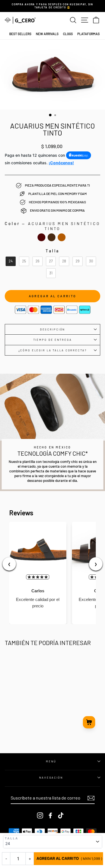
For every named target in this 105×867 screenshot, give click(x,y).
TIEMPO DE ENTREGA (52, 339)
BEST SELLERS (20, 34)
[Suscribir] (91, 798)
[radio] (41, 237)
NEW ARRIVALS (47, 34)
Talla (12, 838)
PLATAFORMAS (88, 34)
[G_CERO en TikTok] (61, 815)
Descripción (52, 329)
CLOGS (68, 34)
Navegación (51, 777)
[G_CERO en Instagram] (40, 815)
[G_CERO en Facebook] (50, 815)
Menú (51, 761)
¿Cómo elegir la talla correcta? (52, 350)
